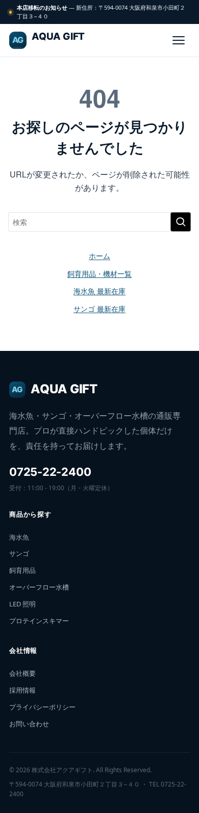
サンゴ (19, 553)
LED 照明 (22, 603)
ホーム (99, 255)
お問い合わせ (29, 723)
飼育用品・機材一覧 (99, 273)
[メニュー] (178, 40)
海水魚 (19, 537)
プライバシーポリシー (42, 707)
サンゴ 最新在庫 (99, 308)
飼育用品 (22, 570)
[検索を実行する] (180, 222)
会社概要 (22, 673)
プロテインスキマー (39, 620)
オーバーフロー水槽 (39, 587)
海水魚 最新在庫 (99, 291)
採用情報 (22, 690)
